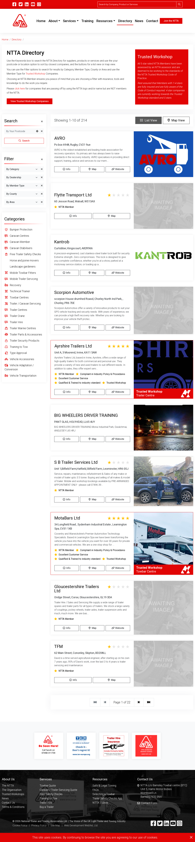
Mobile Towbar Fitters (22, 272)
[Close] (191, 837)
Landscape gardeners (22, 266)
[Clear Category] (42, 169)
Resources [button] (104, 21)
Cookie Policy (19, 825)
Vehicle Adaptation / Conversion (19, 367)
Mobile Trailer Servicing (23, 278)
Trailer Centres (18, 309)
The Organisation (11, 789)
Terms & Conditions (13, 806)
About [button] (53, 21)
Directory (125, 21)
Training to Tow (18, 346)
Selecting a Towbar (103, 794)
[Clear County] (42, 194)
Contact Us (8, 802)
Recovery (15, 285)
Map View (177, 120)
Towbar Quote (48, 785)
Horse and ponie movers (24, 260)
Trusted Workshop (35, 73)
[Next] (139, 702)
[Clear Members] (42, 186)
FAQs (95, 789)
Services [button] (69, 21)
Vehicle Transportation (22, 375)
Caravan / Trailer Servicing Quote (58, 789)
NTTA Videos (100, 802)
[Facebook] (153, 824)
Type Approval (18, 353)
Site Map (55, 825)
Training (87, 21)
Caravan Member (19, 241)
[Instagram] (39, 4)
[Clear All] (41, 121)
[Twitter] (160, 824)
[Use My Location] (37, 131)
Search (26, 140)
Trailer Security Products (24, 340)
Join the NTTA (171, 20)
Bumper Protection (20, 229)
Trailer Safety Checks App (107, 798)
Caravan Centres (19, 235)
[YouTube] (33, 4)
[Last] (148, 702)
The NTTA (8, 785)
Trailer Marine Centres (22, 328)
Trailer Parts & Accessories (25, 334)
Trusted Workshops (13, 794)
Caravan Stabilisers (20, 248)
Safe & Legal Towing (104, 785)
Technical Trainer (19, 291)
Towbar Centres (19, 297)
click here (20, 88)
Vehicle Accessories (21, 359)
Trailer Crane (17, 315)
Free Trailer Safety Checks (25, 254)
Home (41, 21)
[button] (13, 779)
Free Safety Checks (51, 794)
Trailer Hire (16, 322)
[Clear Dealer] (42, 177)
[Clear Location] (42, 131)
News (139, 21)
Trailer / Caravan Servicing (25, 303)
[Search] (179, 4)
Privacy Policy (38, 825)
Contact (152, 21)
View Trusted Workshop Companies (30, 101)
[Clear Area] (42, 202)
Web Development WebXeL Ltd (81, 825)
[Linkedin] (166, 824)
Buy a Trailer (47, 806)
